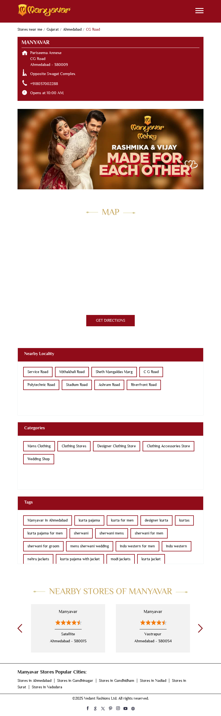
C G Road (151, 372)
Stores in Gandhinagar (75, 681)
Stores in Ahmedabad (34, 681)
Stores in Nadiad (153, 681)
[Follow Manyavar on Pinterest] (110, 708)
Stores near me (30, 29)
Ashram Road (109, 385)
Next (199, 628)
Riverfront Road (144, 385)
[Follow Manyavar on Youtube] (125, 708)
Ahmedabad (72, 29)
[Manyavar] (44, 11)
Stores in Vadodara (47, 687)
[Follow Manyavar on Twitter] (103, 708)
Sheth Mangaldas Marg (114, 372)
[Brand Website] (133, 708)
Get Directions (110, 320)
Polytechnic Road (41, 385)
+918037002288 (44, 83)
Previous (19, 628)
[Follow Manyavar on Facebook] (88, 708)
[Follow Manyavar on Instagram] (118, 708)
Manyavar (68, 611)
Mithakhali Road (72, 372)
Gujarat (53, 29)
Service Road (37, 372)
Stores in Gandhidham (116, 681)
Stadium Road (77, 385)
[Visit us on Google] (95, 708)
